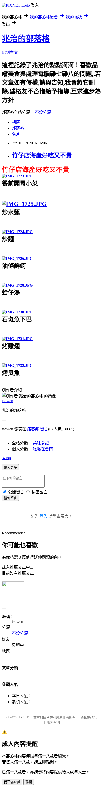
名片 (16, 134)
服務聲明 (53, 722)
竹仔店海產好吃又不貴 (42, 155)
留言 (44, 429)
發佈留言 (10, 498)
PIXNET (23, 717)
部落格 (18, 128)
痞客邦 (33, 429)
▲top (6, 458)
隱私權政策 (88, 717)
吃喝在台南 (43, 449)
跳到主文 (10, 52)
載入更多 (10, 468)
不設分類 (43, 112)
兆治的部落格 (26, 38)
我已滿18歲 (12, 782)
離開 (29, 782)
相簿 (16, 122)
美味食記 (41, 443)
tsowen (7, 401)
